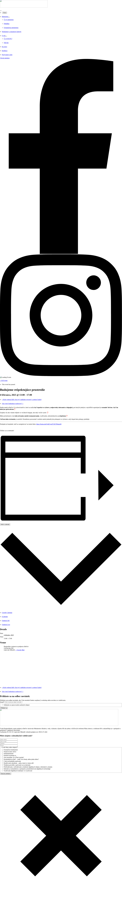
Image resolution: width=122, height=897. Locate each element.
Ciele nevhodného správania (12, 761)
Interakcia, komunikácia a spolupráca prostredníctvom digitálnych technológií (27, 769)
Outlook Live (6, 624)
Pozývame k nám (7, 54)
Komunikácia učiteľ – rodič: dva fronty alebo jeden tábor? (21, 759)
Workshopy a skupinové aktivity (11, 31)
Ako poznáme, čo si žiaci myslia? (14, 757)
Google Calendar (7, 612)
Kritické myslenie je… (10, 755)
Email (2, 702)
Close (4, 12)
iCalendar (5, 616)
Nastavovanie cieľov (10, 751)
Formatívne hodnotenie (11, 750)
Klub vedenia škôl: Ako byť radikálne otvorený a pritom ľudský (22, 399)
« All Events (3, 380)
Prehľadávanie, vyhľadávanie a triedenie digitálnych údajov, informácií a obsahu (28, 767)
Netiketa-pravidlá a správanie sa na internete (17, 765)
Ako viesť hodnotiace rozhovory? (12, 403)
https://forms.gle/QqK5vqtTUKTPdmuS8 (48, 424)
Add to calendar (5, 524)
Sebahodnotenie (8, 753)
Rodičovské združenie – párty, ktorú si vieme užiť (19, 763)
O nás (3, 35)
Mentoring (5, 16)
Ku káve (4, 47)
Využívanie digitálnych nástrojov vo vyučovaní (18, 771)
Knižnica (4, 50)
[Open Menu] (1, 10)
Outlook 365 (6, 620)
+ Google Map (19, 650)
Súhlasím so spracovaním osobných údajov (17, 705)
